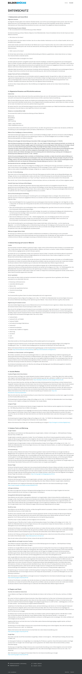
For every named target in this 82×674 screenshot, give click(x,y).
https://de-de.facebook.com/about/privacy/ (23, 349)
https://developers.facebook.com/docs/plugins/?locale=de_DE (48, 379)
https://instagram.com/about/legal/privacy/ (59, 422)
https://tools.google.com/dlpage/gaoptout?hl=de (43, 474)
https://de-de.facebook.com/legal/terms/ (46, 349)
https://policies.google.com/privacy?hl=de (18, 577)
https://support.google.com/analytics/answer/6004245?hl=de (22, 485)
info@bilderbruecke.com (14, 665)
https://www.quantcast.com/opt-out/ (35, 536)
